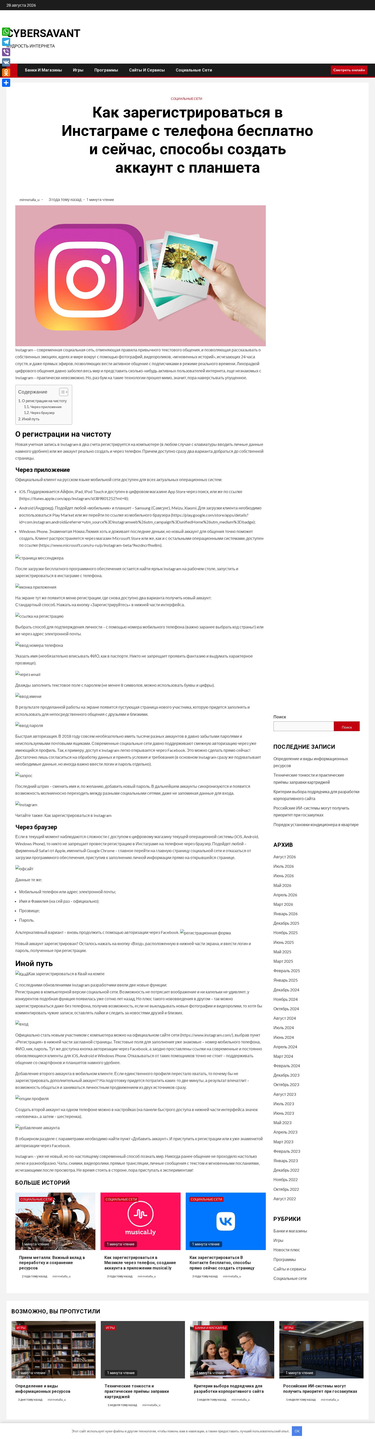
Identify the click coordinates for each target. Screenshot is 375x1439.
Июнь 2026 (283, 875)
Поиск (279, 716)
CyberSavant (43, 33)
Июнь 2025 (283, 942)
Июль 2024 (283, 1027)
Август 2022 (284, 1198)
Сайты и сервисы (147, 70)
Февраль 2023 (286, 1151)
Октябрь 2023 (286, 1084)
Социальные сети (194, 70)
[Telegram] (6, 42)
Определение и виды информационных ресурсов (42, 1389)
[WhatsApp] (6, 32)
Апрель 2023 (285, 1131)
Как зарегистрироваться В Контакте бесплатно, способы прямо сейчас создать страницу (222, 1263)
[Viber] (6, 52)
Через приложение (46, 407)
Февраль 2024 (286, 1065)
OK (297, 1431)
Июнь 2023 (283, 1113)
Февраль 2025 (286, 970)
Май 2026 (282, 885)
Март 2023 (283, 1141)
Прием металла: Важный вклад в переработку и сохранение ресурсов (52, 1263)
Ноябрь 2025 (285, 932)
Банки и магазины (43, 70)
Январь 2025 (285, 980)
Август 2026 (284, 856)
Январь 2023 (285, 1160)
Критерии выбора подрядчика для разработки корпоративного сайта (229, 1389)
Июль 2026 (283, 866)
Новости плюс (286, 1249)
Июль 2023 (283, 1103)
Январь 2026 (285, 913)
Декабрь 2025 (286, 923)
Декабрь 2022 (286, 1170)
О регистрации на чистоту (44, 400)
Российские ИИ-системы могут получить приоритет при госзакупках (320, 1389)
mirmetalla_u (30, 199)
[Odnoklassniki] (6, 72)
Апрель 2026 (285, 894)
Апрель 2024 (285, 1046)
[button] (61, 393)
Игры (78, 70)
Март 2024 (283, 1056)
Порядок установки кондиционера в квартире (316, 824)
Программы (106, 70)
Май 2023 (282, 1122)
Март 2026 (283, 904)
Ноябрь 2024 (285, 999)
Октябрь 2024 (286, 1008)
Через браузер (42, 412)
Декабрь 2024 (286, 989)
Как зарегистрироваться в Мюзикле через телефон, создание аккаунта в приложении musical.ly (140, 1263)
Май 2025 (282, 951)
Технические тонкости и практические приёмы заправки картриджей (137, 1391)
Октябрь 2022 (286, 1189)
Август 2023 (284, 1094)
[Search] (325, 70)
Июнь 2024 (283, 1037)
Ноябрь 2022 (285, 1179)
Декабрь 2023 (286, 1075)
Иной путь (31, 419)
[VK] (6, 62)
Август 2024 (284, 1018)
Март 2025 (283, 961)
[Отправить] (6, 83)
